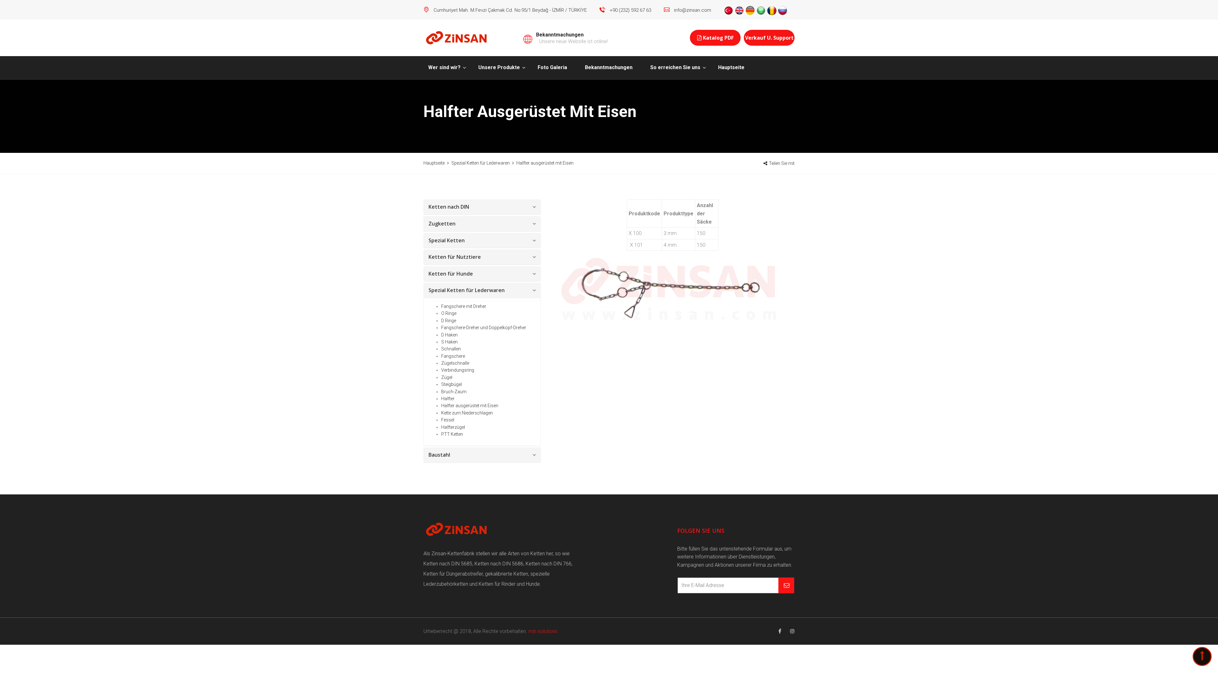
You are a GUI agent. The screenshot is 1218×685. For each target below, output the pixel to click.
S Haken (449, 341)
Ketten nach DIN (449, 206)
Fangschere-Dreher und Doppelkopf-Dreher (483, 327)
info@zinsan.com (692, 10)
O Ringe (448, 313)
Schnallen (451, 348)
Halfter (448, 398)
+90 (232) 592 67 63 (630, 10)
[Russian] (782, 10)
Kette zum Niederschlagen (467, 412)
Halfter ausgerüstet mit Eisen (469, 405)
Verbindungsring (457, 370)
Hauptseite (731, 67)
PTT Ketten (452, 434)
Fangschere (453, 356)
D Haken (449, 334)
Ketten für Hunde (451, 273)
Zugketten (442, 223)
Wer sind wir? (444, 67)
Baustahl (439, 454)
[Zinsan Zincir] (456, 38)
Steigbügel (451, 384)
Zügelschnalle (455, 363)
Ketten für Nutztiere (455, 256)
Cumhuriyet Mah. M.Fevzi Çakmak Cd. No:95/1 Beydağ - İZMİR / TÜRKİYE (510, 10)
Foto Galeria (552, 67)
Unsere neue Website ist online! (573, 41)
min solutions (543, 631)
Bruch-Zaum (454, 391)
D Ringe (448, 320)
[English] (739, 10)
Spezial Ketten (447, 240)
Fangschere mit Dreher (463, 306)
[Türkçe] (728, 10)
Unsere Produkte (499, 67)
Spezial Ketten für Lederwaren (467, 290)
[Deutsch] (750, 10)
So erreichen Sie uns (675, 67)
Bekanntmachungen (608, 67)
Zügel (446, 377)
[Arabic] (761, 10)
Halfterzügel (453, 427)
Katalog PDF (718, 37)
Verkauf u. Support (769, 37)
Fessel (447, 419)
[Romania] (771, 10)
